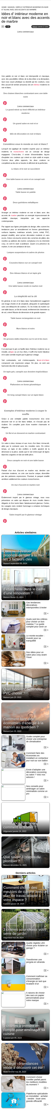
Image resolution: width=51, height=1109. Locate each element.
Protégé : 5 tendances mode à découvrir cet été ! (24, 1066)
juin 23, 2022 (15, 697)
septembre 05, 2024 (18, 563)
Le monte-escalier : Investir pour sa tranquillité (35, 638)
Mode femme (8, 1072)
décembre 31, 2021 (18, 865)
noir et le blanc (43, 360)
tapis (12, 352)
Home (4, 7)
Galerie (25, 102)
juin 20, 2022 (15, 731)
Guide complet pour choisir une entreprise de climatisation (36, 739)
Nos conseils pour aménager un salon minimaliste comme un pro (36, 790)
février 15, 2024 (16, 597)
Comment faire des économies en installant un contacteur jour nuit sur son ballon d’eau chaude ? (37, 758)
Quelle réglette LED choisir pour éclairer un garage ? (37, 945)
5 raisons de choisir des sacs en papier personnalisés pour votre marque (35, 997)
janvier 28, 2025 (17, 904)
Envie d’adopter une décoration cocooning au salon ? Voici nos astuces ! (36, 773)
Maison (11, 7)
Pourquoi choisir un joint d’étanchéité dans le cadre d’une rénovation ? (24, 589)
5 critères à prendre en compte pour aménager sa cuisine (24, 1030)
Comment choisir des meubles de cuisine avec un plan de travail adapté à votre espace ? (25, 894)
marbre (14, 215)
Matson (34, 27)
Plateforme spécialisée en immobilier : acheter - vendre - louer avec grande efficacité (37, 1097)
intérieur (36, 85)
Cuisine (6, 904)
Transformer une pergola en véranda (35, 960)
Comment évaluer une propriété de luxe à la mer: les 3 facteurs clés (24, 555)
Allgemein (7, 831)
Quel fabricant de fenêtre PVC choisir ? (23, 691)
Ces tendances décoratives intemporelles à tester (36, 605)
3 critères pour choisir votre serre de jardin (24, 932)
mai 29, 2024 (18, 938)
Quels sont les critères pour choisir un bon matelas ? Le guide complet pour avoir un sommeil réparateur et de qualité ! (36, 625)
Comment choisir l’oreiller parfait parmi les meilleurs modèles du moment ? (36, 1081)
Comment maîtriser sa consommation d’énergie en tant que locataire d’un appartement (36, 981)
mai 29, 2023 (20, 1072)
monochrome (19, 152)
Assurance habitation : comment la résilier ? (21, 825)
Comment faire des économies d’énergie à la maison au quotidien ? (23, 723)
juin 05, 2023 (16, 1038)
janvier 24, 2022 (19, 831)
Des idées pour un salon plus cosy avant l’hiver (36, 654)
